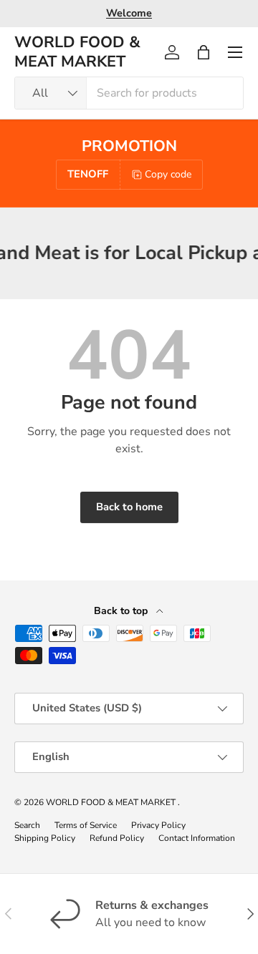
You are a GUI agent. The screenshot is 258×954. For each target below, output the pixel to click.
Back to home (129, 507)
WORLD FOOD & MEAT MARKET (112, 802)
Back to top (122, 611)
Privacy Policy (158, 825)
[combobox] (129, 93)
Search (27, 825)
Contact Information (196, 838)
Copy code (168, 174)
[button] (203, 52)
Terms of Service (85, 825)
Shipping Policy (44, 838)
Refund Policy (117, 838)
